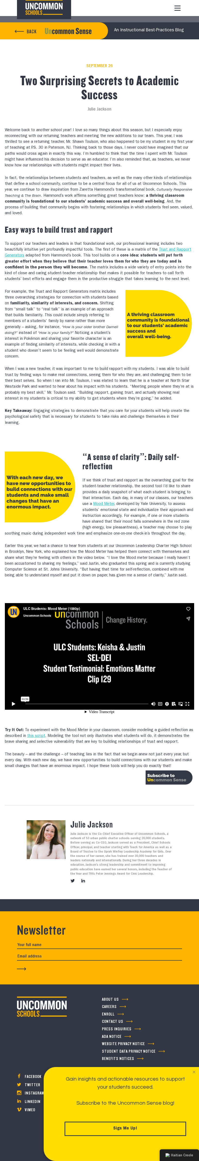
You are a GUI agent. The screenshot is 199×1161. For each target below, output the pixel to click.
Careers (109, 1006)
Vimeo (29, 1110)
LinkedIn (32, 1101)
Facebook (32, 1076)
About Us (110, 999)
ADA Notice (112, 1036)
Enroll (108, 1014)
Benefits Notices (118, 1058)
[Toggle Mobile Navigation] (177, 8)
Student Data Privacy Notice (129, 1051)
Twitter (32, 1085)
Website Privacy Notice (123, 1043)
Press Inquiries (117, 1029)
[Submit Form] (21, 968)
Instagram (34, 1093)
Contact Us (112, 1021)
